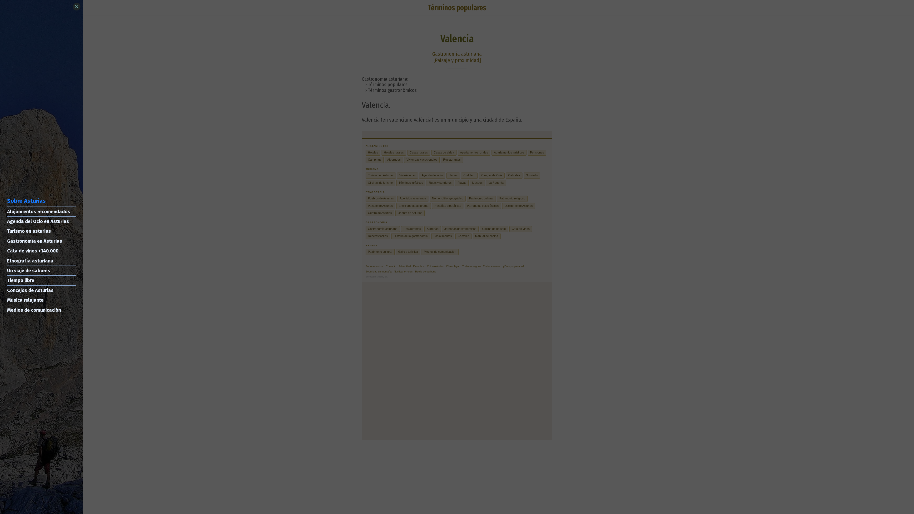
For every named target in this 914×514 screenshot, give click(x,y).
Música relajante (25, 300)
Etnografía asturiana (30, 261)
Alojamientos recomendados (38, 211)
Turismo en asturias (29, 231)
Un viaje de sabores (28, 270)
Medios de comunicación (34, 310)
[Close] (76, 6)
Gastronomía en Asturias (34, 241)
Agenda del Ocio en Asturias (38, 221)
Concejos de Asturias (30, 290)
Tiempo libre (20, 280)
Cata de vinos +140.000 (33, 251)
